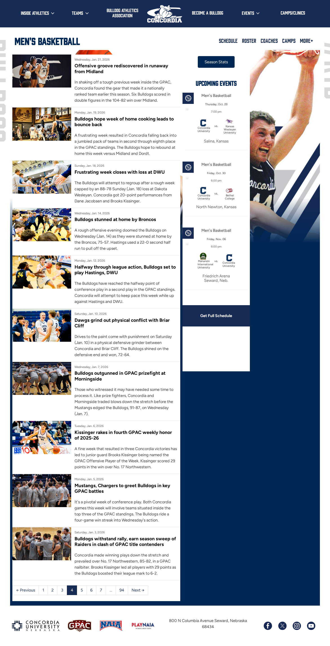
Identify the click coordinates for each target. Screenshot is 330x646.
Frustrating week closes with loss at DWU (120, 172)
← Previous (25, 590)
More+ (306, 40)
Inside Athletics (35, 13)
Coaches (269, 40)
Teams (77, 13)
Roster (249, 40)
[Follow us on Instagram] (296, 626)
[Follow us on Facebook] (268, 626)
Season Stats (216, 61)
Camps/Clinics (293, 12)
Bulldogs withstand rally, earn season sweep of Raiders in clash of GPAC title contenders (125, 541)
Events (248, 13)
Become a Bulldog (207, 12)
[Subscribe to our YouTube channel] (311, 626)
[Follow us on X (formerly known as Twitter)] (282, 626)
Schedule (228, 40)
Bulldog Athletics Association (122, 12)
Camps (288, 40)
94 (121, 590)
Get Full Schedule (216, 315)
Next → (138, 590)
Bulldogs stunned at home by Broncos (115, 219)
